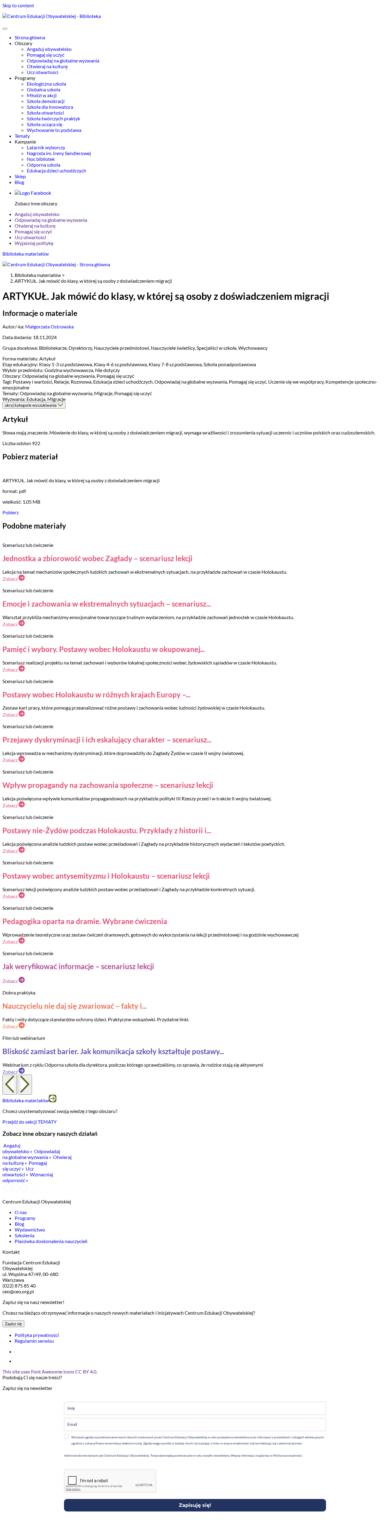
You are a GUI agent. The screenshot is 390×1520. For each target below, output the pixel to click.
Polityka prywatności (37, 1335)
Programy (25, 1218)
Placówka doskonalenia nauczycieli (51, 1241)
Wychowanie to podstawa (54, 130)
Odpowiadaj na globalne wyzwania (63, 60)
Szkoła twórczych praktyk (53, 118)
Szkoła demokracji (46, 101)
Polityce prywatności (287, 1455)
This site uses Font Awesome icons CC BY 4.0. (49, 1371)
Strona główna (30, 37)
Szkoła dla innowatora (50, 107)
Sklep (20, 176)
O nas (21, 1212)
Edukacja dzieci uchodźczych (56, 170)
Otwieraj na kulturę (47, 66)
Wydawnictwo (30, 1229)
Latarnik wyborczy (46, 147)
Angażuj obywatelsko (49, 49)
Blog (19, 182)
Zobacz (10, 579)
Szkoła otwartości (45, 112)
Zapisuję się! (195, 1505)
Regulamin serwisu (34, 1341)
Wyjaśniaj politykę (34, 243)
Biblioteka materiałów (25, 254)
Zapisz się (13, 1323)
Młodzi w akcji (42, 95)
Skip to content (18, 5)
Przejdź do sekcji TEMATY (29, 1122)
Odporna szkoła (43, 165)
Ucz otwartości (42, 72)
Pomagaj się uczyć (45, 55)
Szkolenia (24, 1235)
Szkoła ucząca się (44, 124)
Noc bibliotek (41, 159)
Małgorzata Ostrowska (49, 326)
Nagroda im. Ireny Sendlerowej (59, 153)
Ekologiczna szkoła (46, 84)
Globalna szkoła (43, 89)
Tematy (22, 136)
